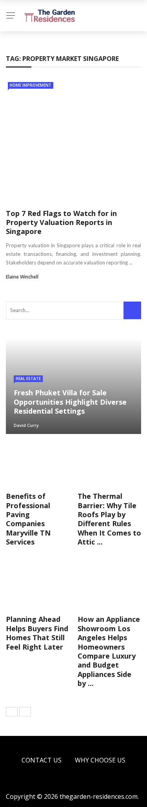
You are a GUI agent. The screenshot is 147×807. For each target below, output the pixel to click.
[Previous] (12, 711)
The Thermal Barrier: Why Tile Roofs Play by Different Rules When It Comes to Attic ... (109, 518)
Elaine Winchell (22, 276)
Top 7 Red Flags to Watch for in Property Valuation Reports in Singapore (61, 222)
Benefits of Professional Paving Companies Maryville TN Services (28, 518)
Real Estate (28, 378)
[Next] (25, 711)
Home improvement (30, 85)
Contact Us (42, 760)
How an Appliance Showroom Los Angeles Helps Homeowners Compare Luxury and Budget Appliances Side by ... (109, 651)
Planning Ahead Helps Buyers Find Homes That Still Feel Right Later (37, 632)
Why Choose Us (100, 760)
